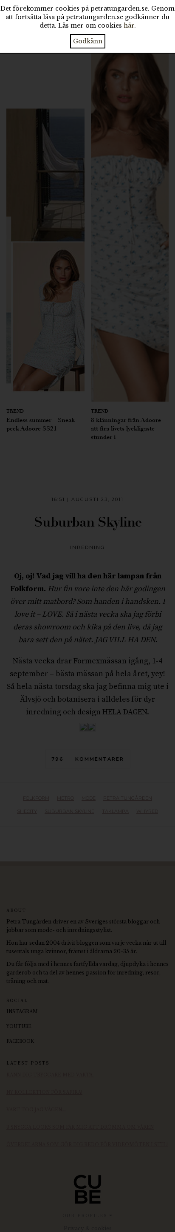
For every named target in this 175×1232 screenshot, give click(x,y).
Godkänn (87, 41)
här (129, 25)
